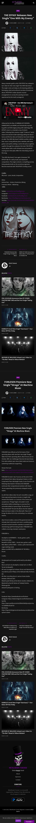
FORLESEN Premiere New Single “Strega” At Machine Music (10, 254)
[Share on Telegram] (24, 27)
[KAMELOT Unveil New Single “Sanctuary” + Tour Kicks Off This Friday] (18, 317)
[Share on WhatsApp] (31, 27)
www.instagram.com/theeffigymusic (18, 193)
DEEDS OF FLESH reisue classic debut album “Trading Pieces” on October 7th (26, 254)
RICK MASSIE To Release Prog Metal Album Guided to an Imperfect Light (9, 627)
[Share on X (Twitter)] (17, 27)
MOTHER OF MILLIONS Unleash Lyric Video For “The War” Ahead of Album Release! (17, 358)
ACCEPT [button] (18, 821)
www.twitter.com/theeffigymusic (15, 191)
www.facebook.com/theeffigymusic (17, 196)
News (18, 10)
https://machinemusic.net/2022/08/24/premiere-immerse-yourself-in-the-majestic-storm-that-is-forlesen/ (18, 471)
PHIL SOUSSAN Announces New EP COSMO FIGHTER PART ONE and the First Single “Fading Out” (17, 300)
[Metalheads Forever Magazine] (18, 2)
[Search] (33, 3)
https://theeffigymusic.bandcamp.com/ (19, 198)
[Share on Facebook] (10, 27)
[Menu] (3, 3)
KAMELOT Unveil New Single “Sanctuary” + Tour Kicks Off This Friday (17, 330)
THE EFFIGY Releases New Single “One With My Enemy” (26, 626)
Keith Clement (13, 23)
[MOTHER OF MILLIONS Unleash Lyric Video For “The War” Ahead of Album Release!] (18, 346)
